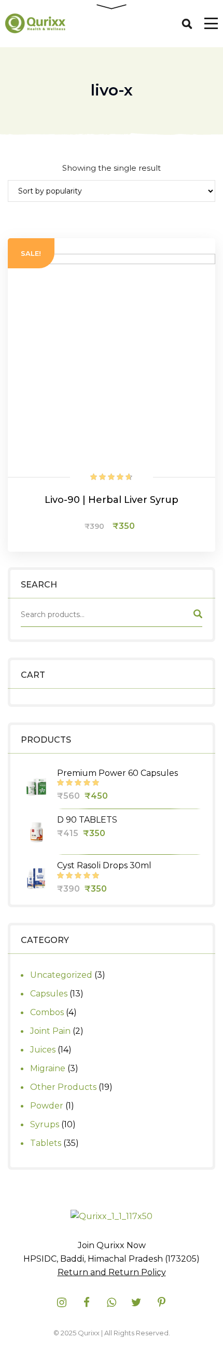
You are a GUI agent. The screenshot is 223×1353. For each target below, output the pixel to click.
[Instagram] (62, 1302)
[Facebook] (86, 1302)
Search (197, 616)
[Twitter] (136, 1302)
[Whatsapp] (111, 1302)
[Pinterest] (161, 1302)
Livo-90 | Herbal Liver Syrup (111, 499)
